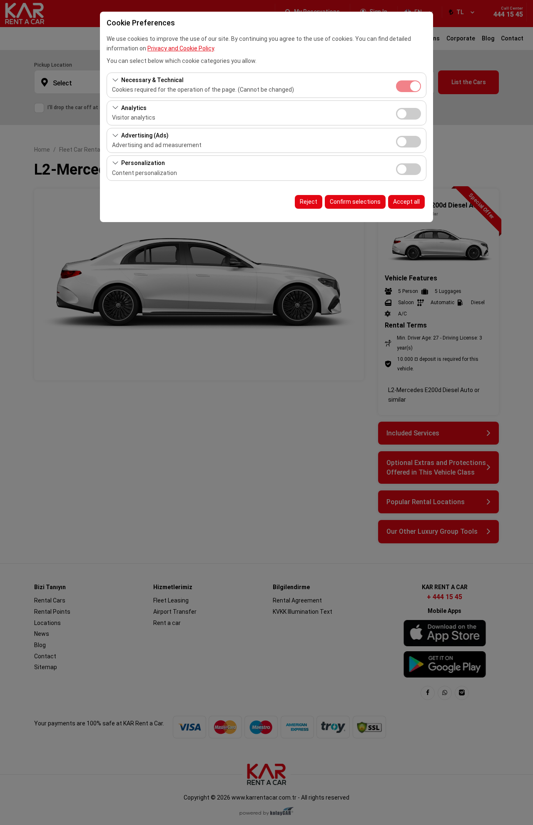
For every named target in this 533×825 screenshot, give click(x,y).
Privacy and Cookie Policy (180, 48)
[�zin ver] (408, 113)
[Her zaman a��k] (408, 85)
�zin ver (408, 114)
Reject (308, 201)
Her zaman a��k (408, 86)
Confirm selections (355, 201)
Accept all (406, 201)
